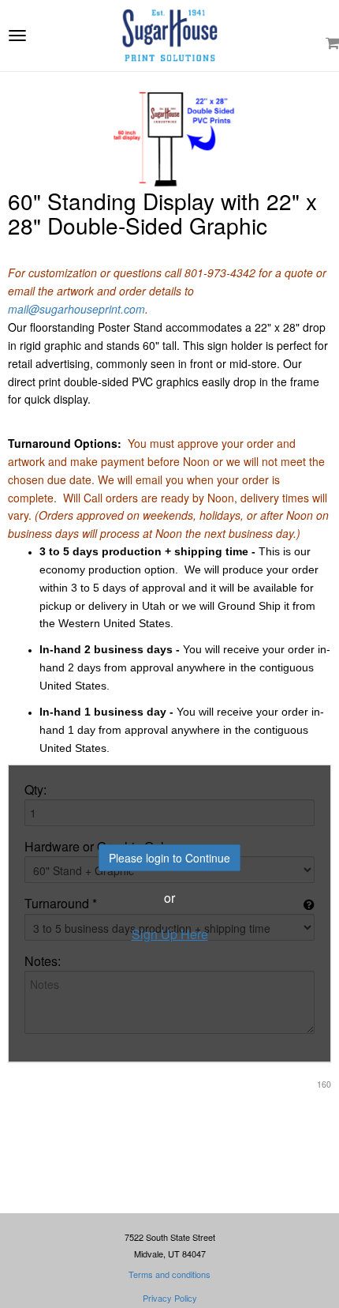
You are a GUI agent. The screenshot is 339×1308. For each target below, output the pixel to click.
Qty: (35, 790)
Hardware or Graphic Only (97, 846)
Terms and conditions (169, 1274)
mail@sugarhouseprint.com (76, 309)
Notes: (42, 961)
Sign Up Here (170, 934)
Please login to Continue (169, 858)
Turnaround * (60, 903)
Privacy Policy (170, 1297)
